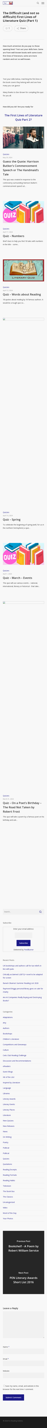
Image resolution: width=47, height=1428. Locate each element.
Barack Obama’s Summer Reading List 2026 (20, 983)
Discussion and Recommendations (17, 1061)
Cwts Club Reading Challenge (14, 1055)
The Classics (8, 1197)
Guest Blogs (8, 1071)
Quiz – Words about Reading (22, 294)
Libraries (6, 1093)
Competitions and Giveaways (14, 1044)
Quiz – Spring (11, 519)
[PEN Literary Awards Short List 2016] (23, 1278)
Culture (6, 1050)
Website (6, 1371)
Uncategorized (9, 1202)
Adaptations (8, 1017)
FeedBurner (29, 949)
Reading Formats (10, 1175)
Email (6, 1359)
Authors (6, 1028)
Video (5, 1207)
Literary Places (9, 1110)
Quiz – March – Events (17, 578)
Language (7, 1088)
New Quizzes (8, 1120)
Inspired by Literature (11, 1082)
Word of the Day (9, 1213)
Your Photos (8, 1218)
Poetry (5, 1142)
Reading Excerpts (10, 1169)
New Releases (8, 1126)
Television (7, 1186)
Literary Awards (9, 1099)
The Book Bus (9, 1191)
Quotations (7, 1164)
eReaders (7, 1066)
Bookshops (7, 1033)
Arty (4, 1023)
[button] (42, 3)
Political (6, 1148)
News (5, 1131)
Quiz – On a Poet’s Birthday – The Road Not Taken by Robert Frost (22, 807)
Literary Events (9, 1104)
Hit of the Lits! (8, 1077)
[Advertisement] (23, 869)
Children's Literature (11, 1039)
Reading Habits (9, 1180)
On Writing (7, 1137)
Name (6, 1347)
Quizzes (6, 154)
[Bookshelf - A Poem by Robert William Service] (23, 1246)
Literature (7, 1115)
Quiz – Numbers (13, 236)
